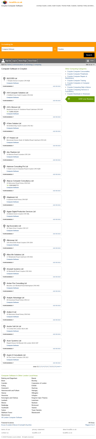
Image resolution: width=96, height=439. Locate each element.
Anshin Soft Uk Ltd (14, 326)
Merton (3, 403)
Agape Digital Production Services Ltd (21, 211)
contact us (5, 433)
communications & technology (22, 64)
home (9, 64)
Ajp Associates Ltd (14, 226)
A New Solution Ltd (14, 123)
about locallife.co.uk (69, 429)
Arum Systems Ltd (14, 341)
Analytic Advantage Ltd (15, 298)
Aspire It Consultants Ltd (16, 355)
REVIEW (56, 86)
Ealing (3, 385)
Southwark (5, 408)
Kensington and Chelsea (9, 398)
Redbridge (4, 405)
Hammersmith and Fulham (10, 390)
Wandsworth (36, 412)
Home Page (23, 61)
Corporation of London (39, 383)
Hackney (35, 388)
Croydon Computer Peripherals (77, 74)
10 (55, 366)
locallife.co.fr (36, 433)
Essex (3, 425)
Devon (15, 425)
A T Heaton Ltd (12, 138)
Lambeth (4, 400)
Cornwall (22, 425)
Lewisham (35, 400)
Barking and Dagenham (9, 378)
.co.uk (15, 2)
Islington (34, 395)
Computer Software (13, 83)
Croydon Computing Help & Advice (79, 87)
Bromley (34, 381)
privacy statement (38, 429)
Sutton (3, 410)
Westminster (5, 415)
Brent (3, 381)
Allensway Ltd (12, 240)
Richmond (35, 405)
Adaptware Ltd (12, 197)
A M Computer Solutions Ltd (17, 93)
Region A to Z (90, 425)
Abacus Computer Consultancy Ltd (20, 181)
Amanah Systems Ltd (15, 269)
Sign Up (8, 61)
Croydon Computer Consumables (78, 71)
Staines (34, 408)
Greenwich (5, 388)
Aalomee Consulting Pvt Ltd (17, 166)
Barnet (34, 378)
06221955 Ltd (12, 78)
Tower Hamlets (37, 410)
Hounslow (4, 395)
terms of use (5, 429)
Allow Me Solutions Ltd (15, 255)
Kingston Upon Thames (40, 398)
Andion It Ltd (11, 312)
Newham (34, 403)
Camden (4, 383)
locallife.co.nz (67, 433)
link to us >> (90, 64)
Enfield (34, 385)
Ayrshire (28, 425)
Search (89, 55)
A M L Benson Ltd (13, 107)
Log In (15, 61)
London (9, 425)
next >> (59, 366)
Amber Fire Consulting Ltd (17, 283)
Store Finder (32, 61)
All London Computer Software (11, 417)
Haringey (35, 390)
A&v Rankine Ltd (13, 152)
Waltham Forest (6, 412)
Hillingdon (35, 393)
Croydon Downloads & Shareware (78, 94)
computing (37, 64)
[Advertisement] (48, 24)
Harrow (3, 393)
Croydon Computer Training (76, 80)
